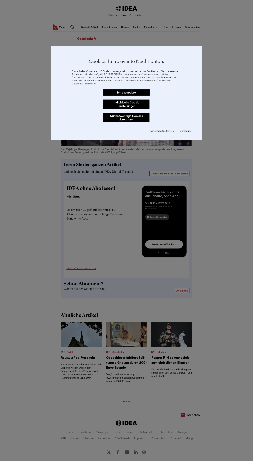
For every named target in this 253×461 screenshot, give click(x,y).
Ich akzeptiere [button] (126, 92)
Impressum (185, 131)
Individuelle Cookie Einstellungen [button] (126, 104)
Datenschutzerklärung (162, 131)
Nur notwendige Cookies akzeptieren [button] (126, 117)
